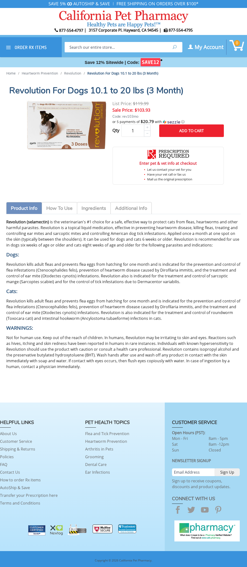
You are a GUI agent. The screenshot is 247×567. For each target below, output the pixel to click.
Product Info (24, 208)
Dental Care (96, 464)
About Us (8, 433)
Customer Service (16, 441)
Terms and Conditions (20, 503)
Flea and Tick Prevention (107, 433)
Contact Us (10, 472)
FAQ (3, 464)
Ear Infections (97, 472)
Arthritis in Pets (99, 449)
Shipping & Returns (17, 449)
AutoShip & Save (15, 487)
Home (11, 73)
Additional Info (131, 208)
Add (191, 130)
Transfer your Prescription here (29, 495)
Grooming (94, 456)
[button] (168, 121)
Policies (7, 456)
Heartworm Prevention (106, 441)
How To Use (59, 208)
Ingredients (94, 208)
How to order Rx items (20, 480)
